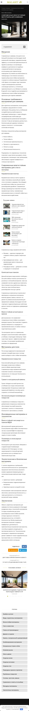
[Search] (27, 2)
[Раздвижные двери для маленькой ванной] (6, 227)
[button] (3, 583)
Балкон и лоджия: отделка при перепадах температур (18, 241)
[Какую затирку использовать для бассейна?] (6, 234)
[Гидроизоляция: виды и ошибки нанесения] (6, 212)
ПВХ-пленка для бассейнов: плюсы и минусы (17, 219)
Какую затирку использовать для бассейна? (16, 233)
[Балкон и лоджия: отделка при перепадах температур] (6, 242)
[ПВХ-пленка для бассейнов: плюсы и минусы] (6, 219)
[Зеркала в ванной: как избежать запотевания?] (6, 206)
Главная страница (6, 8)
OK (21, 709)
